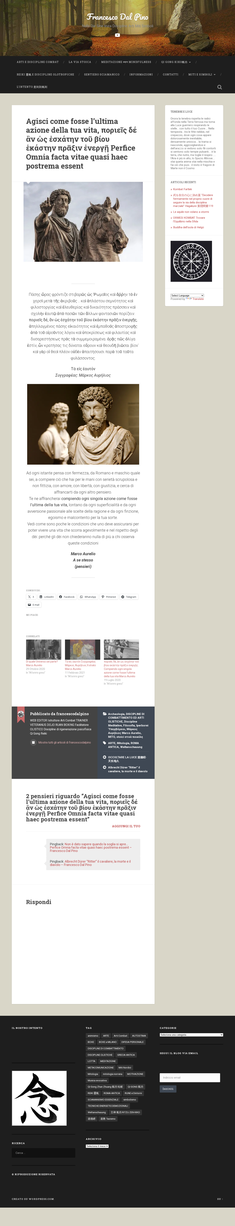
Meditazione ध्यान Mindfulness (126, 62)
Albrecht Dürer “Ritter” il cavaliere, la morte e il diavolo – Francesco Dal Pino (90, 863)
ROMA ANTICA (112, 1093)
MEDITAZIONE (108, 1061)
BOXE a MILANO (108, 1041)
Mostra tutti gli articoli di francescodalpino (64, 742)
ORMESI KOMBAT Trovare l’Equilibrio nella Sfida (189, 219)
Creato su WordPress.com (33, 1198)
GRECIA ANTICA (126, 1054)
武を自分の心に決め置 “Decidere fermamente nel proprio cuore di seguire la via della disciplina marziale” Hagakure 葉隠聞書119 (193, 200)
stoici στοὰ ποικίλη (129, 737)
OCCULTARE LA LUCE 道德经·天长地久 (127, 759)
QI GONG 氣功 (135, 1086)
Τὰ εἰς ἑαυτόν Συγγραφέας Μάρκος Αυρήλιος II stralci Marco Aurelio (80, 665)
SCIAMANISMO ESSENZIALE (103, 1099)
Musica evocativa (97, 1080)
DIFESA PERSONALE (133, 1041)
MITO (111, 737)
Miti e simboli (200, 74)
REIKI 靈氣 (93, 1093)
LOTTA (91, 1061)
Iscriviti (168, 1089)
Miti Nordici (125, 1067)
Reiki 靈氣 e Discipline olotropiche (45, 74)
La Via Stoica (80, 62)
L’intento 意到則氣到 (32, 87)
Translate (198, 299)
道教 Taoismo (107, 1118)
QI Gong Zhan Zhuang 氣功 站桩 (105, 1086)
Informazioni (141, 74)
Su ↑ (220, 1198)
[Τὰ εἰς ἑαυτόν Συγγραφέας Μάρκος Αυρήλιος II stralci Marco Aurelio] (82, 650)
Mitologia (123, 743)
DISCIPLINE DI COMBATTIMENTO (106, 1048)
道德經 (91, 1118)
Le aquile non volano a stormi (191, 212)
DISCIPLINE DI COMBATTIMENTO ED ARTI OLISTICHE (126, 717)
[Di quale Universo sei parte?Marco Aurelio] (43, 650)
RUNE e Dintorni (133, 1093)
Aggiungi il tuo (126, 826)
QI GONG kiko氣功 (174, 62)
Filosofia (129, 725)
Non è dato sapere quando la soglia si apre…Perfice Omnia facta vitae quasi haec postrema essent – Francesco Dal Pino (91, 847)
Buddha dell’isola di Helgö (188, 227)
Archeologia (116, 714)
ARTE (111, 743)
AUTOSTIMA (139, 1035)
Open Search (219, 87)
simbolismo (129, 1099)
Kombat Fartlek (182, 189)
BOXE (91, 1041)
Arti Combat (120, 1035)
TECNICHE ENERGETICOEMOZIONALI (108, 1105)
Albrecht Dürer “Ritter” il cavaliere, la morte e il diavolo (128, 769)
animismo (93, 1035)
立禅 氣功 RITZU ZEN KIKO (125, 1112)
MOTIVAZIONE (135, 1073)
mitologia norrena (112, 1073)
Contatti (170, 74)
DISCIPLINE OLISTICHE (100, 1054)
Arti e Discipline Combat (38, 62)
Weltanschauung (131, 747)
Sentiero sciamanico (102, 74)
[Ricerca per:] (43, 1153)
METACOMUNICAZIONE (101, 1067)
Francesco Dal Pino (117, 16)
